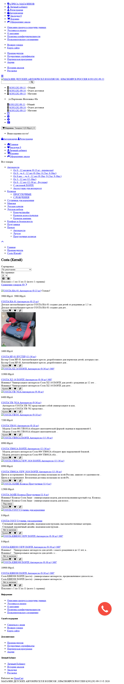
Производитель (15, 250)
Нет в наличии (9, 530)
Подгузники (13, 224)
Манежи (11, 203)
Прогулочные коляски (24, 236)
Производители (15, 53)
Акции (10, 62)
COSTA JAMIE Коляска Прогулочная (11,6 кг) (25, 494)
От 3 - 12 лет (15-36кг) (24, 179)
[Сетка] (8, 278)
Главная (11, 247)
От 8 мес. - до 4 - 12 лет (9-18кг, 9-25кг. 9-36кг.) (37, 176)
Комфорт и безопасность (20, 221)
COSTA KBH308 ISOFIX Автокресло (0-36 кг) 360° (27, 573)
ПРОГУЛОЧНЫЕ (22, 194)
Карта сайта (13, 47)
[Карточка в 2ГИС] (8, 122)
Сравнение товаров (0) (13, 284)
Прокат (11, 227)
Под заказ (7, 504)
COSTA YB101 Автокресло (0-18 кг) (20, 425)
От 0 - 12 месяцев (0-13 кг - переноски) (33, 170)
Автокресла (13, 167)
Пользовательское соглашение (22, 39)
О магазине (13, 33)
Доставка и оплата (16, 30)
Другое (17, 233)
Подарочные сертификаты (20, 56)
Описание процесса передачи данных (26, 27)
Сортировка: (7, 266)
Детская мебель (15, 209)
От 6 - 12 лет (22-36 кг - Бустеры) (30, 182)
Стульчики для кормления (20, 200)
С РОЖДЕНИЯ (21, 197)
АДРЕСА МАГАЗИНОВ (21, 3)
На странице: (8, 272)
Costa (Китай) (14, 253)
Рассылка (12, 70)
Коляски (11, 191)
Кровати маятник (22, 218)
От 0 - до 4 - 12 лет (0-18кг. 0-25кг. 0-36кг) (34, 173)
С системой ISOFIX (23, 185)
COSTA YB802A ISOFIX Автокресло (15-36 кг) (25, 448)
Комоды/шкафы (21, 212)
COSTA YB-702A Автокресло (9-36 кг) (21, 402)
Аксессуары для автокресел (27, 188)
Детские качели (15, 206)
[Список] (3, 278)
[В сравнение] (20, 310)
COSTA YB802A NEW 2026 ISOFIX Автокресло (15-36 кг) (31, 471)
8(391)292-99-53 (17, 93)
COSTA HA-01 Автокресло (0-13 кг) (20, 301)
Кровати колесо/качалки (25, 215)
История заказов (15, 67)
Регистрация (16, 9)
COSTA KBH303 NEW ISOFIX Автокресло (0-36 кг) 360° (31, 546)
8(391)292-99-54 (17, 90)
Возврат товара (15, 44)
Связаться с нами (16, 624)
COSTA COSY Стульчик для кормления (21, 520)
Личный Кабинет (16, 663)
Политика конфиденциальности (23, 36)
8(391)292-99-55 (17, 87)
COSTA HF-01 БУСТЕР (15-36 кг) (18, 356)
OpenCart (18, 678)
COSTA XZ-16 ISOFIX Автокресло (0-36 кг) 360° (26, 379)
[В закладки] (15, 310)
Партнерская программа (19, 59)
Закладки (12, 669)
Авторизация (16, 12)
